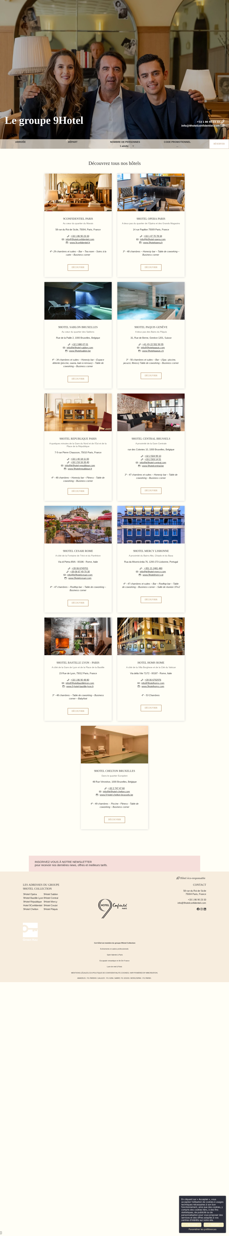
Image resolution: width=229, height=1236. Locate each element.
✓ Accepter (191, 1224)
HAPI (132, 973)
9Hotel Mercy (50, 901)
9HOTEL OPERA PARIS (151, 218)
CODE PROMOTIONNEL (177, 142)
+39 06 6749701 (80, 568)
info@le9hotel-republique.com (80, 465)
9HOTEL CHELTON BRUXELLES (114, 770)
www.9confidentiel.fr (80, 242)
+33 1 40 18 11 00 (80, 459)
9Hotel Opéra (30, 894)
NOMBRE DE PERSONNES (125, 142)
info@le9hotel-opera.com (153, 239)
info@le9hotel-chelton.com (116, 791)
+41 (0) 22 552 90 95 (152, 344)
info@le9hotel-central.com (153, 462)
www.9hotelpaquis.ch (153, 351)
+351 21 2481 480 (152, 568)
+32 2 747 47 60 (116, 788)
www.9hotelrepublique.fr (80, 468)
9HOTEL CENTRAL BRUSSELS (151, 438)
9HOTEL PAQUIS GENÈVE (150, 327)
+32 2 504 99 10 (153, 456)
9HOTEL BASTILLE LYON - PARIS (78, 662)
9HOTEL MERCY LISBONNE (151, 551)
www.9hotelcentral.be (153, 465)
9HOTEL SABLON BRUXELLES (78, 327)
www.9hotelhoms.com (153, 686)
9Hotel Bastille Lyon (33, 898)
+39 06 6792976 (153, 680)
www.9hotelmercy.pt (153, 575)
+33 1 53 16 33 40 (80, 462)
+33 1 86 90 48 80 (80, 680)
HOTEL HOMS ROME (151, 662)
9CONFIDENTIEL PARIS (78, 218)
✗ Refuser (214, 1224)
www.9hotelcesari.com (79, 578)
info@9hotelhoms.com (152, 683)
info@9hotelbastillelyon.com (80, 683)
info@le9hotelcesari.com (80, 575)
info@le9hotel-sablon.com (80, 347)
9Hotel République (32, 901)
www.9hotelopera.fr (153, 242)
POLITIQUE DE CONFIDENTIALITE (107, 973)
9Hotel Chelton (31, 909)
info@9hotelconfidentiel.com (80, 239)
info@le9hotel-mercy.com (153, 571)
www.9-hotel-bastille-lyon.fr (80, 686)
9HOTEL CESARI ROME (78, 551)
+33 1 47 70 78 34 (153, 236)
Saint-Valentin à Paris (115, 955)
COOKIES (125, 973)
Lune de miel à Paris (114, 967)
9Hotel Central (51, 898)
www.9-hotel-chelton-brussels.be (116, 794)
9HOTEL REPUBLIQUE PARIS (78, 438)
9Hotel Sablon (51, 894)
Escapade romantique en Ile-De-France (114, 961)
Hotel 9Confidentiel (33, 905)
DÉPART (72, 142)
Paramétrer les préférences (202, 1229)
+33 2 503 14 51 (153, 459)
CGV (90, 973)
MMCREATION (151, 973)
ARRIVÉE (20, 142)
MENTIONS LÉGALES (79, 973)
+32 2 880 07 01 (80, 344)
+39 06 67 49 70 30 (80, 571)
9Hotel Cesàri (50, 905)
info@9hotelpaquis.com (153, 347)
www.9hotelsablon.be (80, 351)
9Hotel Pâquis (51, 909)
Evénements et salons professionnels (114, 949)
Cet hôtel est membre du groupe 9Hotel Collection (114, 943)
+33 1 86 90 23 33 (80, 236)
